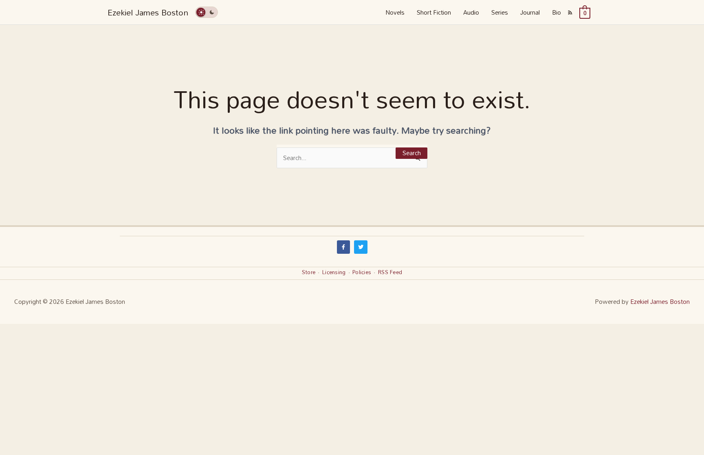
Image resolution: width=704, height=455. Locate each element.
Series (499, 12)
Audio (471, 12)
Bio (556, 12)
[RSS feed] (570, 12)
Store (308, 272)
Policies (361, 272)
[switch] (206, 12)
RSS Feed (390, 272)
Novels (395, 12)
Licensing (333, 272)
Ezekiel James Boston (148, 12)
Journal (530, 12)
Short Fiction (434, 12)
